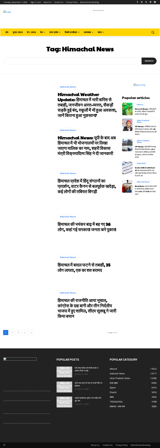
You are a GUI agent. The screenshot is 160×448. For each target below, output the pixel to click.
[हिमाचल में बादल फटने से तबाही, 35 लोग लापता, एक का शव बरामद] (29, 264)
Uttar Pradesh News (143, 121)
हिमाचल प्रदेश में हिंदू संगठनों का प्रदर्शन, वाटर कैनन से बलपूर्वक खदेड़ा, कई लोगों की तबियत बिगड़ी (87, 186)
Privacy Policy (122, 445)
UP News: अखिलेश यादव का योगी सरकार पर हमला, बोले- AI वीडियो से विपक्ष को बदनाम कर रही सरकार (146, 130)
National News (68, 87)
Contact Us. (108, 445)
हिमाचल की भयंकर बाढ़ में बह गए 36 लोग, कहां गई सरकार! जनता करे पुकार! (87, 226)
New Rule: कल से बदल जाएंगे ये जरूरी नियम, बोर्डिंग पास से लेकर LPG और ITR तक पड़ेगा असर (146, 190)
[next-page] (31, 332)
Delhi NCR (141, 163)
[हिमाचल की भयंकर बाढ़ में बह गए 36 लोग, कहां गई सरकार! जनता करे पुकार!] (29, 223)
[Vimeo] (150, 2)
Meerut (140, 105)
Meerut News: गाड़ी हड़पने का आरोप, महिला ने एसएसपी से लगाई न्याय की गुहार (145, 111)
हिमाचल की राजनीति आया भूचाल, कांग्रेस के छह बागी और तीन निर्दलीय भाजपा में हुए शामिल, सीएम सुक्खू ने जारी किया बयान (87, 308)
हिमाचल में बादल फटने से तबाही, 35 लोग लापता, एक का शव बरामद (84, 267)
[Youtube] (155, 2)
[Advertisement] (98, 19)
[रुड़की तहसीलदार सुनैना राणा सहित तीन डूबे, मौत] (64, 402)
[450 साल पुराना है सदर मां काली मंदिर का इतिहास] (64, 387)
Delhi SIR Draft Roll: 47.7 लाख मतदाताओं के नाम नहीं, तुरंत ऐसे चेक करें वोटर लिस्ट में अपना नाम (146, 171)
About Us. (95, 445)
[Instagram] (142, 2)
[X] (146, 2)
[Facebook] (137, 2)
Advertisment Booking (140, 445)
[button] (153, 32)
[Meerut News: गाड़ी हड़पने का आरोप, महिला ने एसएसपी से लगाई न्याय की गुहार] (127, 109)
